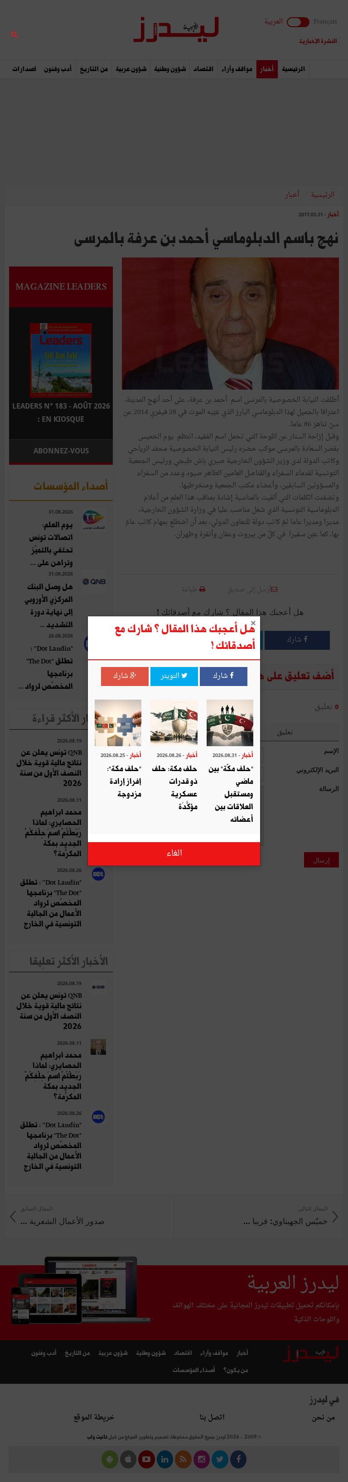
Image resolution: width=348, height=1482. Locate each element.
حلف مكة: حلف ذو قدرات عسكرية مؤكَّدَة (175, 788)
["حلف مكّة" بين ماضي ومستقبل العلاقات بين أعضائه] (230, 724)
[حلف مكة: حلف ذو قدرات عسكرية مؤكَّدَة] (173, 724)
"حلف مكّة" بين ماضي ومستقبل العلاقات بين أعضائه (230, 794)
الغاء (174, 854)
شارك (221, 676)
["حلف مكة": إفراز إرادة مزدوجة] (118, 724)
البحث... (107, 30)
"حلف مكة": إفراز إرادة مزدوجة (124, 781)
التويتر (171, 676)
